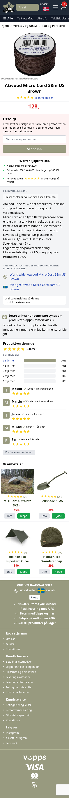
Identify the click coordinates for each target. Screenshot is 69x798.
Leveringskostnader (18, 677)
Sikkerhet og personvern (21, 672)
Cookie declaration (17, 692)
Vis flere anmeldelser (19, 452)
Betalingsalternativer (19, 661)
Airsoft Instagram (17, 738)
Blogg (34, 597)
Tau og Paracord (53, 26)
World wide (27, 590)
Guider (10, 644)
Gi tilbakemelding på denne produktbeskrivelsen (22, 300)
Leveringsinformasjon (19, 682)
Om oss (10, 639)
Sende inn (34, 149)
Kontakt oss (13, 649)
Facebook (11, 743)
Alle (10, 18)
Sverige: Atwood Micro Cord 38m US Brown (35, 287)
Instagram (12, 733)
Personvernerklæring (19, 710)
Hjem (5, 26)
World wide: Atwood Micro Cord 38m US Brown (38, 276)
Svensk (50, 590)
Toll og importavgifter (19, 687)
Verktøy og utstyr (25, 26)
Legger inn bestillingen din (23, 666)
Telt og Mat (25, 18)
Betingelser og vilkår (18, 705)
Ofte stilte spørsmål (18, 715)
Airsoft (42, 18)
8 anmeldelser (34, 97)
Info (9, 516)
